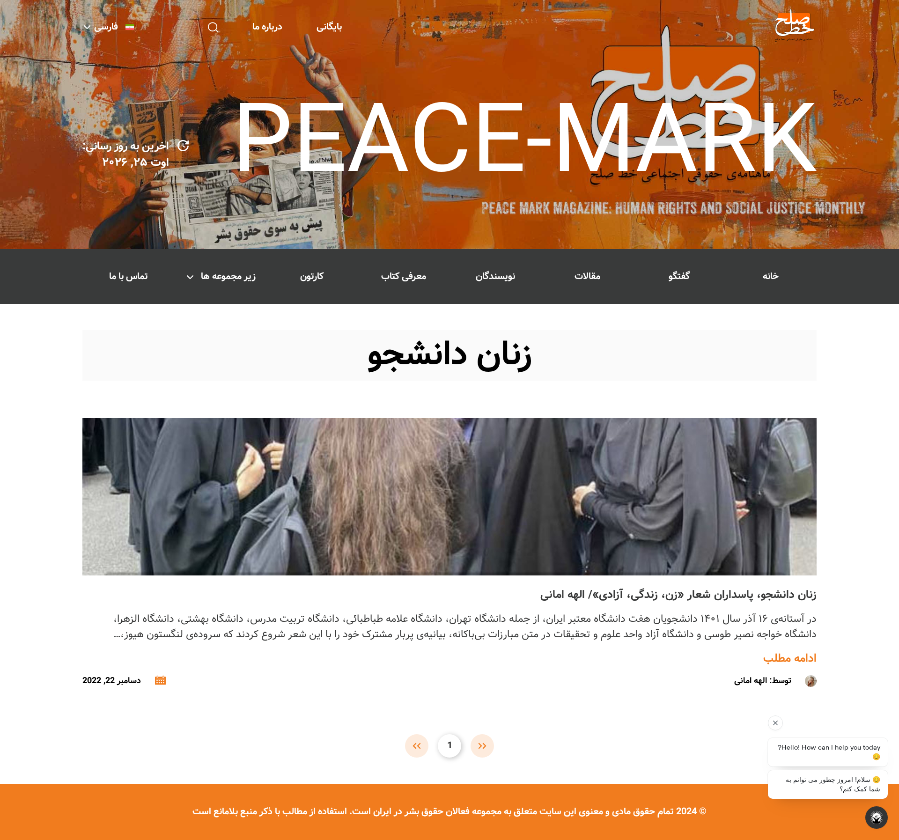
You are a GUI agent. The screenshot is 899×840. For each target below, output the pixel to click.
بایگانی (329, 27)
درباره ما (267, 27)
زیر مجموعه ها (228, 276)
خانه (771, 276)
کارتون (312, 276)
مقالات (587, 276)
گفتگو (679, 276)
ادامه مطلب (790, 658)
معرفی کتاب (403, 276)
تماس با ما (128, 276)
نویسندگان (495, 276)
